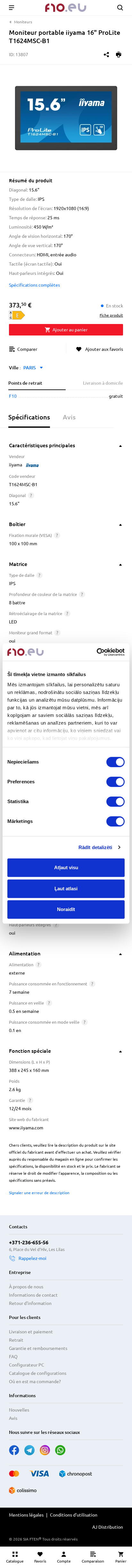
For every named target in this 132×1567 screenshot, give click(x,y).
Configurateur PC (26, 1364)
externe (17, 973)
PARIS (29, 367)
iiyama (15, 464)
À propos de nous (26, 1286)
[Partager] (106, 54)
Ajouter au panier (70, 329)
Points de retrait (25, 383)
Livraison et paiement (31, 1331)
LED (13, 621)
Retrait (16, 1340)
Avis (13, 1418)
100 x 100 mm (23, 543)
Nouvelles (19, 1410)
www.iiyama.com (26, 1127)
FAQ (13, 1356)
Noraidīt (66, 909)
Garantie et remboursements (38, 1348)
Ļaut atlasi (66, 888)
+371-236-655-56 (28, 1242)
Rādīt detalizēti (95, 847)
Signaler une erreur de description (39, 1193)
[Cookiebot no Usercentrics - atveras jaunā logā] (97, 652)
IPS (12, 583)
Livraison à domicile (103, 383)
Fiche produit (111, 315)
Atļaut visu (66, 867)
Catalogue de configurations (37, 1373)
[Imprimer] (118, 54)
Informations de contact (33, 1295)
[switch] (115, 782)
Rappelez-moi (32, 1258)
